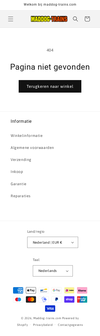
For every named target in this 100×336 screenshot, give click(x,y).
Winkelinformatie (27, 135)
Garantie (19, 184)
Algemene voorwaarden (32, 147)
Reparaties (21, 196)
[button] (11, 19)
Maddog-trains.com (47, 318)
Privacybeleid (43, 324)
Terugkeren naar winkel (50, 86)
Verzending (21, 159)
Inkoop (17, 171)
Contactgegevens (70, 324)
